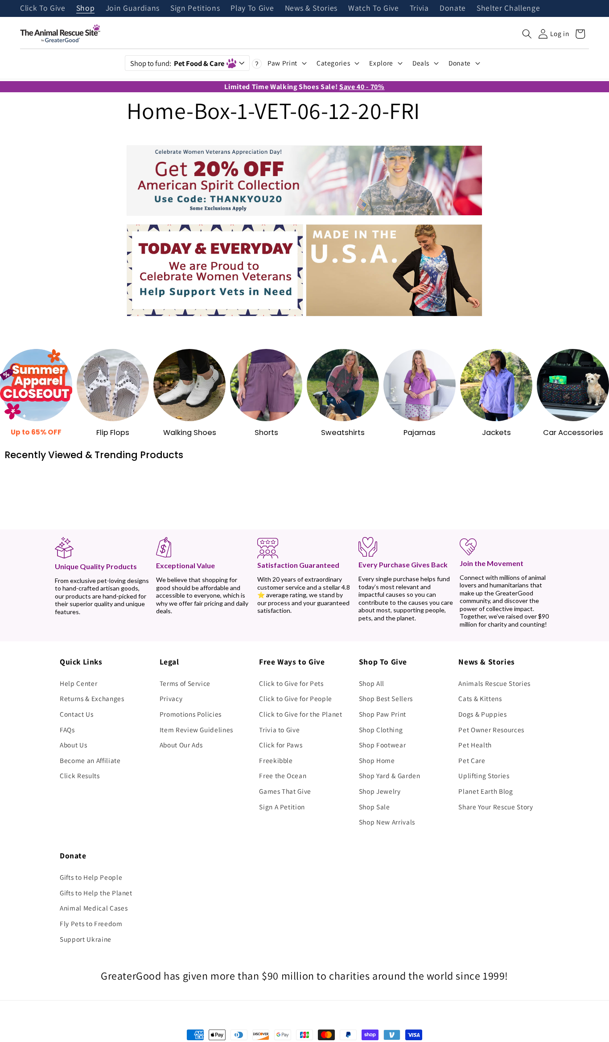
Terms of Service (185, 683)
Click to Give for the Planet (300, 714)
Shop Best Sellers (386, 698)
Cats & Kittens (480, 698)
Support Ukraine (85, 939)
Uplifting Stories (483, 775)
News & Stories (311, 8)
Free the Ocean (282, 775)
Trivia (419, 8)
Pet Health (475, 744)
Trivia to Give (279, 729)
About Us (73, 744)
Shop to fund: (177, 63)
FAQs (67, 729)
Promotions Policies (191, 714)
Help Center (78, 683)
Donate (453, 8)
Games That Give (285, 791)
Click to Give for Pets (291, 683)
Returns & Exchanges (92, 698)
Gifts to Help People (91, 877)
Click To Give (43, 8)
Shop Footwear (382, 744)
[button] (527, 34)
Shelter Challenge (508, 8)
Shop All (371, 683)
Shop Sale (374, 806)
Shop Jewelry (380, 791)
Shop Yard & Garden (389, 775)
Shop (85, 8)
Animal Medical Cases (94, 907)
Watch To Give (373, 8)
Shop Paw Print (382, 714)
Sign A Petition (282, 806)
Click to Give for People (295, 698)
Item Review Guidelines (197, 729)
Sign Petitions (195, 8)
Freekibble (276, 760)
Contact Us (77, 714)
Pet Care (471, 760)
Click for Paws (280, 744)
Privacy (171, 698)
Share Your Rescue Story (495, 806)
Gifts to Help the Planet (96, 892)
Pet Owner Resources (491, 729)
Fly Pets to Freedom (91, 923)
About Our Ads (181, 744)
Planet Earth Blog (485, 791)
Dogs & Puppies (482, 714)
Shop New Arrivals (387, 821)
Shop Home (377, 760)
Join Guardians (133, 8)
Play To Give (252, 8)
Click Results (80, 775)
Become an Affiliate (90, 760)
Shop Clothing (381, 729)
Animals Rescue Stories (494, 683)
